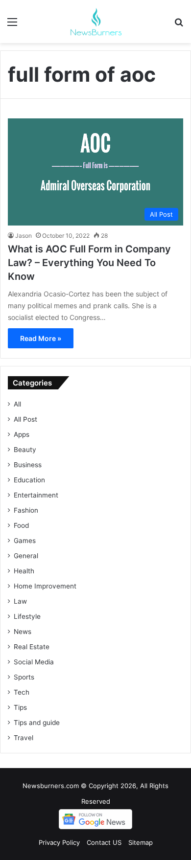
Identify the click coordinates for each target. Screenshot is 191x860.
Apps (21, 434)
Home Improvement (45, 586)
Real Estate (31, 647)
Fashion (26, 510)
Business (28, 465)
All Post (25, 419)
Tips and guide (37, 722)
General (26, 556)
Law (20, 601)
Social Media (34, 662)
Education (29, 480)
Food (21, 525)
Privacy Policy (59, 842)
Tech (21, 692)
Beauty (25, 449)
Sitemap (140, 842)
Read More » (40, 338)
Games (25, 540)
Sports (24, 677)
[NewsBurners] (95, 21)
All (17, 404)
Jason (23, 235)
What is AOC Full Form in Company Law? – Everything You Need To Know (89, 262)
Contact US (104, 842)
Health (24, 571)
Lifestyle (27, 616)
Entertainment (36, 495)
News (22, 631)
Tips (20, 707)
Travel (23, 738)
